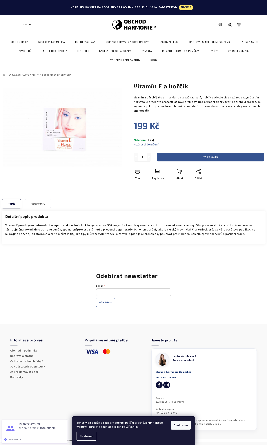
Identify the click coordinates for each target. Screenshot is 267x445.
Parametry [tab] (37, 204)
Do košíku (212, 157)
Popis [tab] (11, 204)
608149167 (166, 377)
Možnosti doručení (146, 145)
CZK (25, 24)
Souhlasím (181, 425)
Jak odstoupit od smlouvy (27, 367)
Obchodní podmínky (23, 351)
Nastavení (86, 436)
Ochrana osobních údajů (26, 361)
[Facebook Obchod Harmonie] (159, 384)
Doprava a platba (22, 356)
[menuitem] (18, 42)
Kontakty (16, 377)
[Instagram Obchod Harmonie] (166, 384)
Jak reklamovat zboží (24, 372)
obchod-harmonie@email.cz (174, 372)
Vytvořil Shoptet (255, 440)
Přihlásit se (105, 303)
